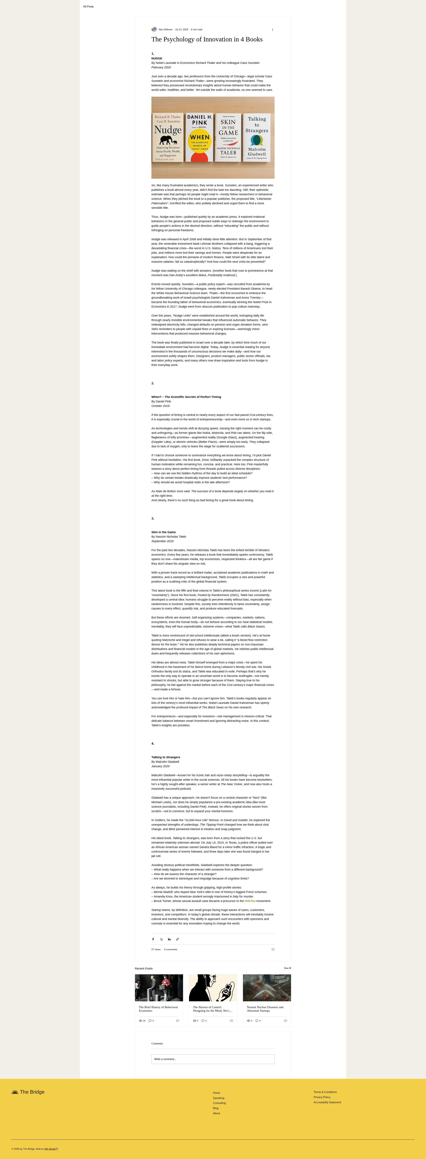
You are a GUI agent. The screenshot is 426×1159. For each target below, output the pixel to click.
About (216, 1113)
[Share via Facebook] (153, 939)
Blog (215, 1108)
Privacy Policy (322, 1097)
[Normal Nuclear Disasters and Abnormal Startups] (267, 987)
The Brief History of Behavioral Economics (158, 1008)
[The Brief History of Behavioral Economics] (159, 987)
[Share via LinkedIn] (169, 939)
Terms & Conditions (325, 1092)
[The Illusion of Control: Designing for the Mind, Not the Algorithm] (213, 987)
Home (216, 1092)
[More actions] (273, 29)
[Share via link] (177, 939)
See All (287, 968)
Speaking (218, 1098)
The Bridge (33, 1092)
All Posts (88, 6)
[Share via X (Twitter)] (161, 939)
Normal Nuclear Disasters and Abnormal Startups (265, 1008)
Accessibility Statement (327, 1102)
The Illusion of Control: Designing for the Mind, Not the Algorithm (212, 1008)
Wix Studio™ (51, 1149)
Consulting (219, 1103)
